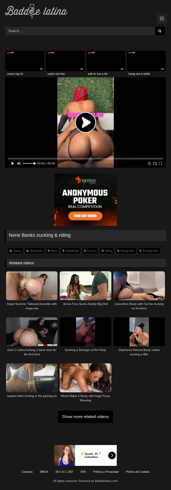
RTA (83, 471)
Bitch (54, 250)
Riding (108, 250)
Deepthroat (72, 250)
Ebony (17, 250)
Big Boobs (36, 250)
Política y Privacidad (105, 471)
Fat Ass (92, 250)
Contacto (27, 471)
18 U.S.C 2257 (64, 471)
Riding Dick (127, 250)
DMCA (44, 471)
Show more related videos (85, 416)
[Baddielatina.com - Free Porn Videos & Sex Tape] (85, 12)
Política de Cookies (138, 471)
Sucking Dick (151, 250)
